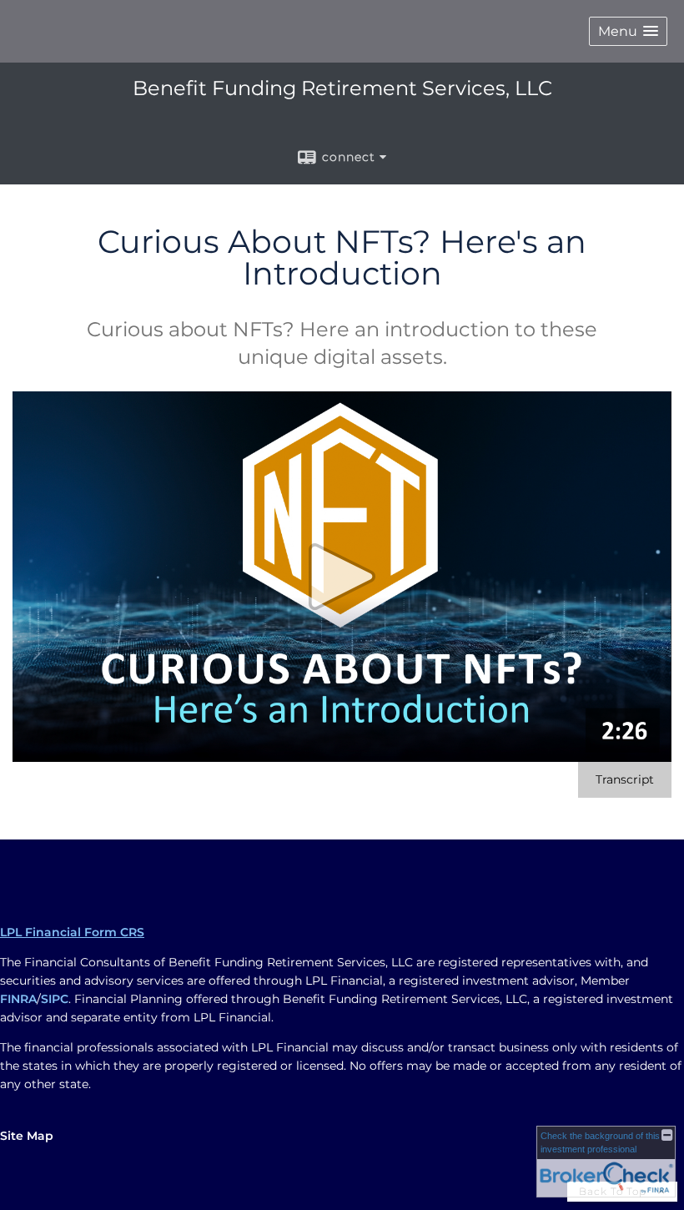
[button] (628, 31)
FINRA (18, 998)
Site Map (26, 1135)
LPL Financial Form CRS (72, 932)
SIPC (54, 998)
